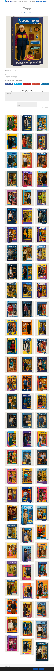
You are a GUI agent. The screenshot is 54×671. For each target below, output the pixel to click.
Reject (41, 669)
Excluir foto (41, 665)
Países (25, 1)
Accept (35, 669)
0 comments (33, 13)
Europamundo (20, 1)
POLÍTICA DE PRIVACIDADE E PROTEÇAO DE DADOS (14, 665)
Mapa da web (7, 666)
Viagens (29, 1)
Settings (47, 669)
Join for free (40, 1)
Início (16, 1)
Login (44, 1)
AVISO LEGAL (27, 665)
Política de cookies (35, 665)
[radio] (7, 77)
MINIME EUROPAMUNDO (27, 12)
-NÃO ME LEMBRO (27, 13)
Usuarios (33, 1)
